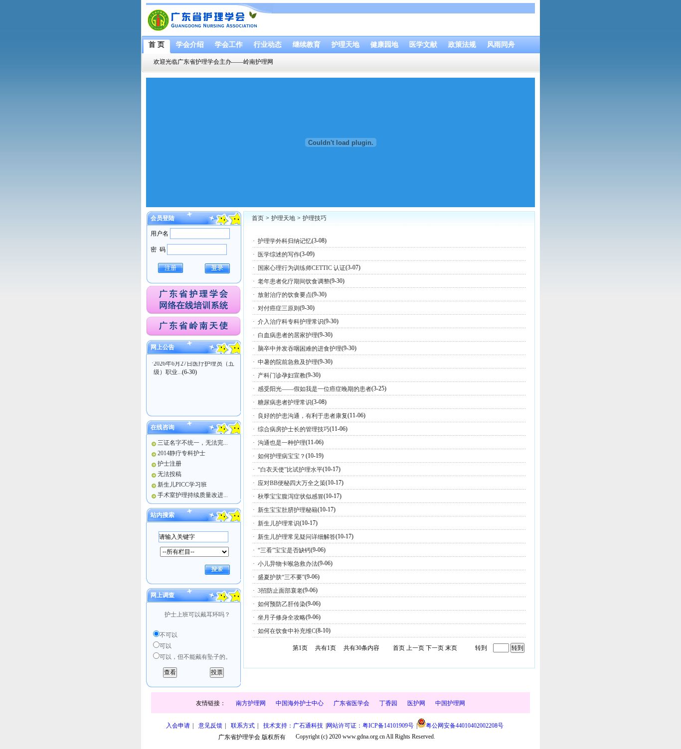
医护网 (416, 703)
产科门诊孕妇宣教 (282, 375)
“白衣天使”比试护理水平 (290, 469)
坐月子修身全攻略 (282, 617)
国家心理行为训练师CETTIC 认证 (301, 267)
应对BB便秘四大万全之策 (292, 483)
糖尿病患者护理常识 (285, 402)
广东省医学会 (351, 703)
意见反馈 (210, 725)
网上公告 (162, 347)
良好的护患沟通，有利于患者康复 (302, 415)
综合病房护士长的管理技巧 (294, 429)
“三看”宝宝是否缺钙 (284, 550)
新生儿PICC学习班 (182, 484)
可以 (165, 645)
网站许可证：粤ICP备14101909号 (370, 725)
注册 (170, 267)
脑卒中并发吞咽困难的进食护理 (299, 348)
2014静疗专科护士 (181, 453)
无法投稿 (169, 474)
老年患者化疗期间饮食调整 (294, 281)
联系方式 (243, 725)
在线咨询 (162, 427)
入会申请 (178, 725)
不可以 (168, 634)
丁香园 (388, 703)
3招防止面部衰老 (280, 590)
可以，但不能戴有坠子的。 (195, 656)
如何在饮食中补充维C (287, 630)
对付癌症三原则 (279, 308)
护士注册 (169, 463)
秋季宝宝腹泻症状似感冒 (291, 496)
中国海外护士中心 (300, 703)
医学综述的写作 (279, 254)
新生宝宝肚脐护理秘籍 (288, 509)
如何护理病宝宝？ (282, 456)
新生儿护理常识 (279, 523)
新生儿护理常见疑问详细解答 (297, 536)
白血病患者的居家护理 (288, 335)
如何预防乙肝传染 (282, 604)
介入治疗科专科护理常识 (291, 321)
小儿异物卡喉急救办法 (288, 563)
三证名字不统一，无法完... (193, 442)
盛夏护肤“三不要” (281, 577)
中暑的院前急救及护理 (288, 362)
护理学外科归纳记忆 (285, 241)
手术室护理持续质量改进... (193, 495)
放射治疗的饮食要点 (285, 294)
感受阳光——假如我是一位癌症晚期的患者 (314, 388)
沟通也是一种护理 (282, 442)
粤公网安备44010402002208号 (465, 725)
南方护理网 (251, 703)
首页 (258, 218)
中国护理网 (450, 703)
